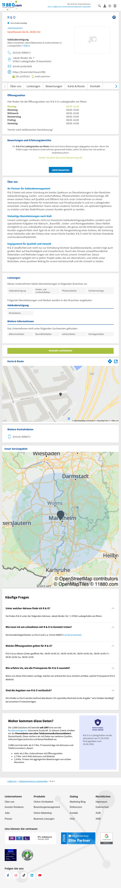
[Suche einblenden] (100, 5)
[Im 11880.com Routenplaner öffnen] (110, 360)
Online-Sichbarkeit (43, 802)
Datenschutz (102, 807)
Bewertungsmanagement (47, 807)
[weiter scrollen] (116, 86)
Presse (8, 819)
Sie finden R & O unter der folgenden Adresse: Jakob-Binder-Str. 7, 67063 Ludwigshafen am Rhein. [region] (54, 615)
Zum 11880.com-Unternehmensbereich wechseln (69, 6)
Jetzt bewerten (60, 170)
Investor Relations (14, 807)
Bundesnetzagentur (18, 730)
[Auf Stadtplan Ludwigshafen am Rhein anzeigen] (116, 361)
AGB (98, 813)
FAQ (72, 819)
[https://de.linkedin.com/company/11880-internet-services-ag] (32, 875)
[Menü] (116, 5)
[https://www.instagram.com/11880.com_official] (16, 875)
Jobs (7, 813)
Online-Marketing (43, 813)
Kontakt (95, 86)
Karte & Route (76, 86)
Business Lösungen (44, 819)
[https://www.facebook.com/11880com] (8, 875)
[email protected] (72, 634)
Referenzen (76, 807)
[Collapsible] (113, 608)
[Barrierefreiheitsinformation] (111, 5)
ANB (98, 819)
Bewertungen (54, 86)
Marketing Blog (78, 802)
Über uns (15, 86)
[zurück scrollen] (4, 86)
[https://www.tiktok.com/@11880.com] (24, 875)
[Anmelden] (105, 5)
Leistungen (33, 86)
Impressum (101, 802)
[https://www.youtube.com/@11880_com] (40, 875)
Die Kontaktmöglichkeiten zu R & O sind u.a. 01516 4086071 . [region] (44, 634)
